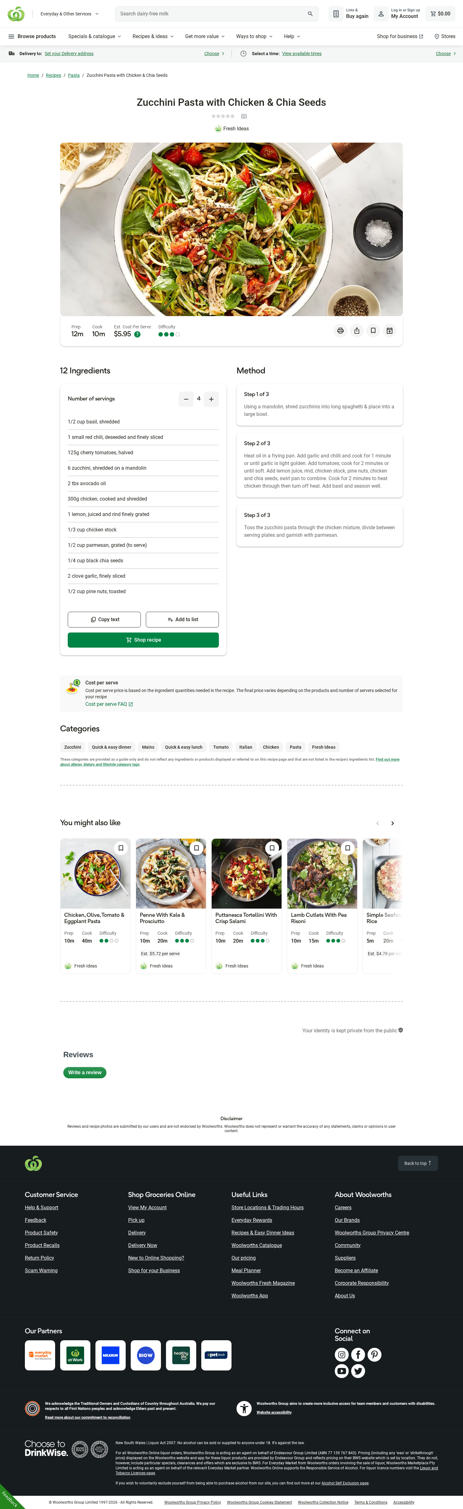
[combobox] (216, 13)
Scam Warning (41, 1271)
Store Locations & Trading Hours (268, 1208)
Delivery (137, 1233)
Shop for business (397, 36)
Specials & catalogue (91, 36)
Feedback (35, 1220)
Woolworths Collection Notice (323, 1502)
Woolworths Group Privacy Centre (372, 1233)
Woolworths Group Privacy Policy (192, 1502)
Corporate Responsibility (362, 1283)
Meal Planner (246, 1271)
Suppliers (345, 1258)
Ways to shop (251, 36)
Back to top (416, 1163)
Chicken (271, 747)
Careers (343, 1208)
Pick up (136, 1220)
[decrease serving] (186, 399)
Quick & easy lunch (184, 747)
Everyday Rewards (252, 1220)
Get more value (202, 36)
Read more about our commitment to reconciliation (87, 1417)
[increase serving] (211, 399)
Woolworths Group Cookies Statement (259, 1502)
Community (348, 1245)
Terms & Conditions (370, 1502)
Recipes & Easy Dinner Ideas (263, 1233)
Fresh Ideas (236, 129)
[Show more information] (137, 334)
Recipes (53, 75)
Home (33, 75)
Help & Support (41, 1208)
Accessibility (403, 1502)
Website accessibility (274, 1412)
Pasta (74, 75)
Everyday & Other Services (66, 13)
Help (289, 36)
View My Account (147, 1208)
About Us (345, 1296)
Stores (448, 36)
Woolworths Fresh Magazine (263, 1283)
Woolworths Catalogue (257, 1245)
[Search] (310, 14)
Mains (148, 747)
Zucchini (72, 747)
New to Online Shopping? (156, 1258)
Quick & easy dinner (111, 747)
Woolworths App (250, 1296)
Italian (245, 747)
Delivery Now (142, 1245)
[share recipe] (357, 331)
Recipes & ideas (150, 36)
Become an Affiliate (356, 1271)
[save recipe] (373, 331)
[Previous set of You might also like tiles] (378, 823)
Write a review (87, 1074)
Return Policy (39, 1258)
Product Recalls (42, 1245)
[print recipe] (340, 331)
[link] (231, 116)
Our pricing (244, 1258)
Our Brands (347, 1220)
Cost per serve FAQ (106, 704)
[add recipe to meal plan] (390, 331)
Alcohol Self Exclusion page (345, 1483)
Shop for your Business (154, 1271)
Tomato (221, 747)
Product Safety (41, 1233)
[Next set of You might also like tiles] (393, 823)
